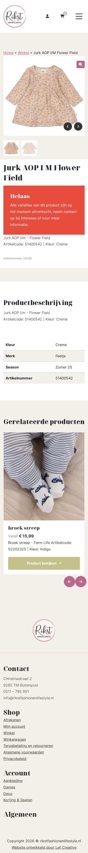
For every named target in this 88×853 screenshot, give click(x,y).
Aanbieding (13, 780)
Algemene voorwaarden (23, 752)
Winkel (23, 52)
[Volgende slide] (80, 581)
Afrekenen (12, 720)
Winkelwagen (14, 739)
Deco (7, 793)
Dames (9, 787)
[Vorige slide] (69, 581)
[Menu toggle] (79, 16)
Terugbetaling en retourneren (28, 745)
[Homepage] (17, 16)
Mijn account (14, 726)
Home (8, 52)
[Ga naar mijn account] (47, 16)
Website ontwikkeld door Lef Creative (44, 847)
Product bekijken (42, 563)
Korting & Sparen (17, 800)
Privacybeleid (14, 758)
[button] (80, 64)
